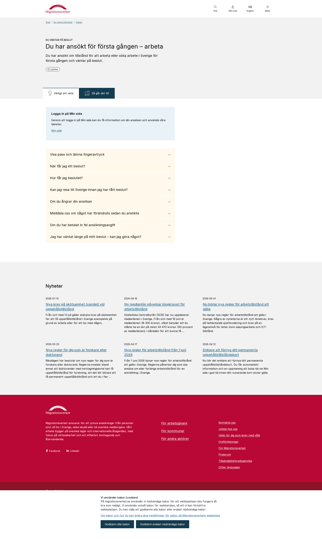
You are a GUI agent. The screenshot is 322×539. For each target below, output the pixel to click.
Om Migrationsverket (232, 448)
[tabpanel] (161, 180)
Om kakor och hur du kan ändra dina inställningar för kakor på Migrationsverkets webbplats (160, 515)
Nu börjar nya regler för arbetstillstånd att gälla (236, 306)
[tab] (61, 93)
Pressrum (225, 454)
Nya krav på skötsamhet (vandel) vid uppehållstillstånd (75, 306)
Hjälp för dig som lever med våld (239, 435)
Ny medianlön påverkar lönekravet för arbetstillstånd (154, 306)
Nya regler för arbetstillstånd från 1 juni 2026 (155, 352)
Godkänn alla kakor (117, 524)
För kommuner (172, 431)
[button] (215, 8)
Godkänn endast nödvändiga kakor (162, 524)
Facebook (54, 450)
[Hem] (58, 410)
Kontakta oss (227, 422)
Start (48, 22)
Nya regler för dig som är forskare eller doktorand (76, 352)
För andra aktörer (175, 439)
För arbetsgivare (174, 423)
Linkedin (74, 450)
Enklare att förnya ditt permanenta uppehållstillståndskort (230, 352)
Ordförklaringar (228, 441)
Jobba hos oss (228, 429)
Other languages (229, 467)
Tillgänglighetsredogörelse (235, 461)
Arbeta (79, 22)
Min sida (56, 130)
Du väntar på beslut (63, 22)
